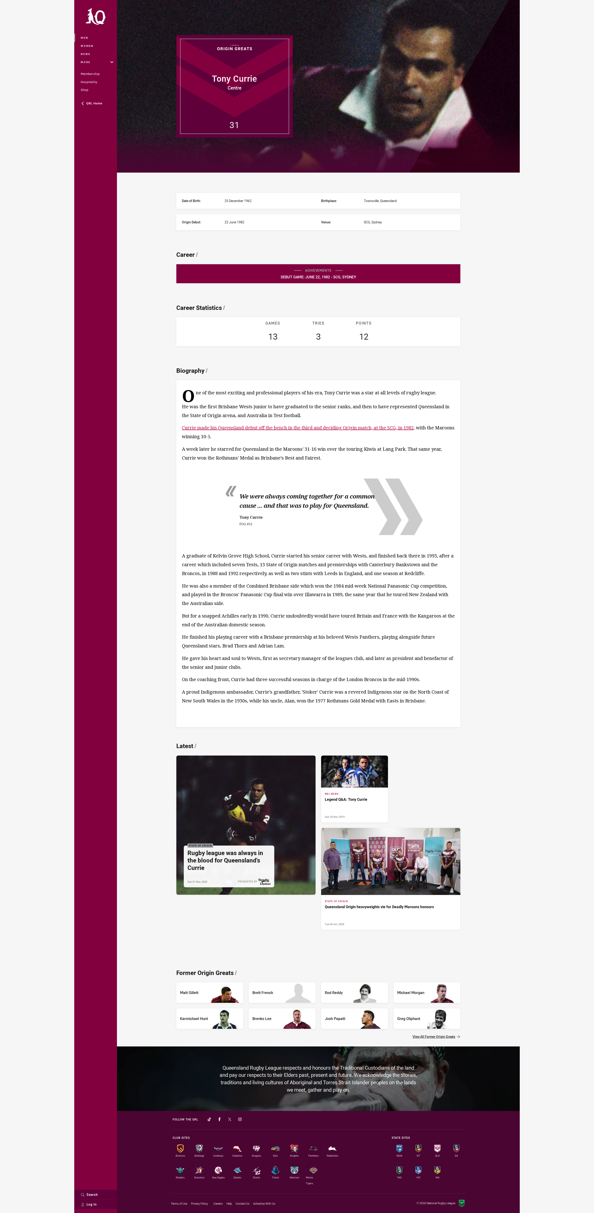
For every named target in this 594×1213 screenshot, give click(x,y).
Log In (92, 1204)
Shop (84, 90)
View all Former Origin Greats (434, 1036)
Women (87, 46)
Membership (90, 74)
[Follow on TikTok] (209, 1119)
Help (229, 1203)
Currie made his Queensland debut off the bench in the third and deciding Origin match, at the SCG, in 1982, (298, 428)
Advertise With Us (264, 1203)
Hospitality (89, 82)
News (85, 54)
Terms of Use (179, 1203)
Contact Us (242, 1203)
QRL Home (94, 103)
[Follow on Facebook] (219, 1119)
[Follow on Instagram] (240, 1119)
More (85, 62)
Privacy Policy (199, 1203)
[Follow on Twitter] (230, 1119)
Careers (218, 1203)
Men (84, 37)
